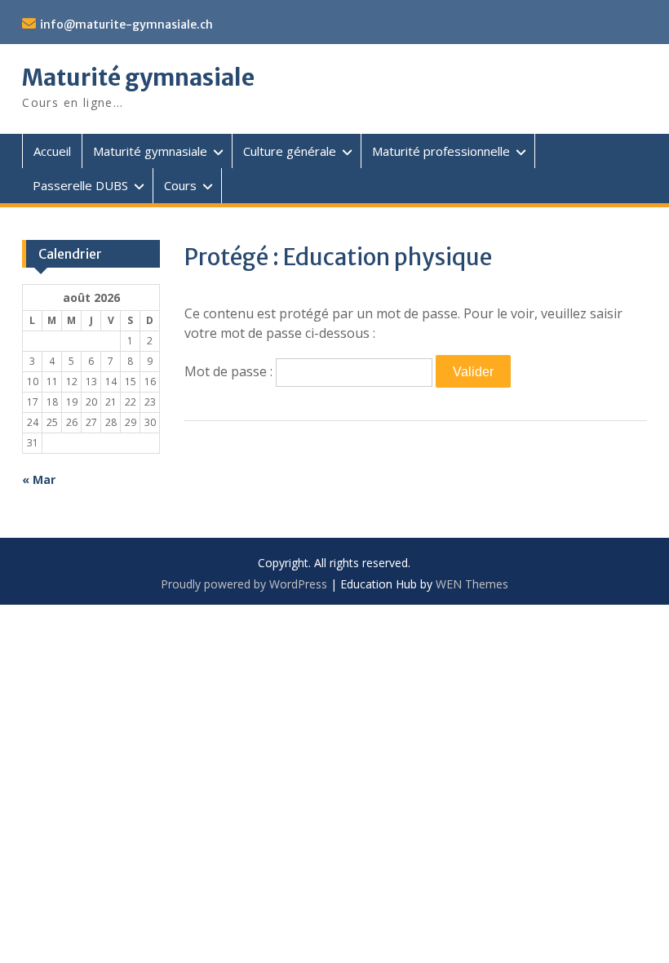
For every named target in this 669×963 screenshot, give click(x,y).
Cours (180, 185)
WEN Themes (472, 584)
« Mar (38, 479)
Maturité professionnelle (441, 151)
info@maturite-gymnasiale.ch (126, 24)
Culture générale (289, 151)
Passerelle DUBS (80, 185)
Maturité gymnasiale (138, 77)
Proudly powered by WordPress (244, 584)
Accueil (52, 151)
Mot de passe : (230, 371)
